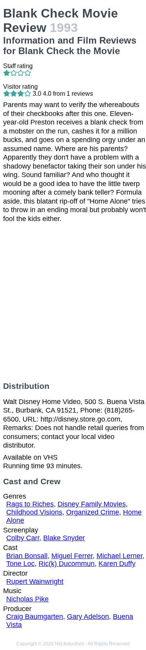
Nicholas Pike (27, 599)
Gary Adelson (88, 616)
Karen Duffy (117, 563)
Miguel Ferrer (72, 556)
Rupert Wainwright (34, 581)
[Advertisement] (73, 302)
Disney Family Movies (92, 504)
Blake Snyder (64, 538)
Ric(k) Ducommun (67, 563)
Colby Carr (22, 538)
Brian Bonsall (26, 556)
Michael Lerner (119, 556)
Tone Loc (20, 563)
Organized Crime (92, 512)
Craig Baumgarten (34, 616)
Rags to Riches (30, 504)
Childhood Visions (34, 512)
